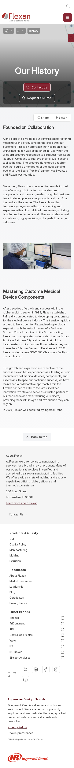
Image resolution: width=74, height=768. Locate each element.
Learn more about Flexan (21, 503)
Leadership (16, 586)
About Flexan (17, 575)
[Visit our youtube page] (25, 679)
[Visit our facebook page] (46, 669)
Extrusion (15, 561)
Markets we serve (20, 581)
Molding (14, 555)
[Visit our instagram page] (56, 669)
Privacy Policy (18, 603)
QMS (12, 539)
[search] (68, 6)
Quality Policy (17, 544)
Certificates (16, 597)
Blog (12, 592)
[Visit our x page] (25, 669)
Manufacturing (18, 550)
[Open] (67, 17)
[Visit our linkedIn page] (35, 669)
